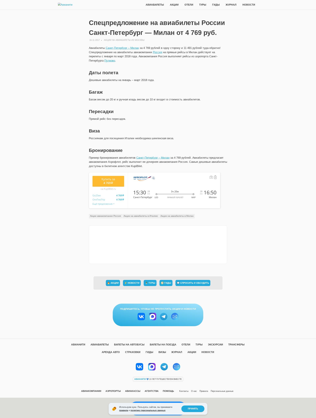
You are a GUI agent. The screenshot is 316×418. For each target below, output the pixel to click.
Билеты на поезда (163, 344)
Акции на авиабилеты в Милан (177, 216)
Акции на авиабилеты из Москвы (124, 40)
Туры (202, 4)
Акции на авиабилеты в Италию (141, 216)
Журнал (231, 4)
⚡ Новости (131, 283)
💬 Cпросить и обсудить (193, 283)
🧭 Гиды (166, 283)
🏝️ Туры (150, 283)
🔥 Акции (113, 283)
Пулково (109, 60)
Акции (174, 4)
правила (123, 410)
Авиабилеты (155, 4)
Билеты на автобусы (129, 344)
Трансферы (236, 344)
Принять (193, 408)
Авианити (78, 344)
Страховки (132, 352)
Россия (157, 52)
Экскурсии (215, 344)
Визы (162, 352)
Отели (188, 4)
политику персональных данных (148, 410)
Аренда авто (111, 352)
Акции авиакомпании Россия (105, 216)
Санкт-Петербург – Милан (122, 48)
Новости (248, 4)
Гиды (216, 4)
